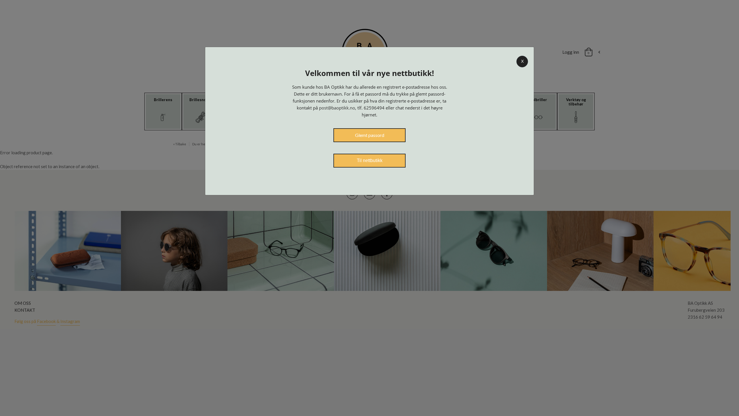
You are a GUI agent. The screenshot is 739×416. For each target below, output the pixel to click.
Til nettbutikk (369, 160)
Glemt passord (369, 135)
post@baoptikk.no (337, 108)
